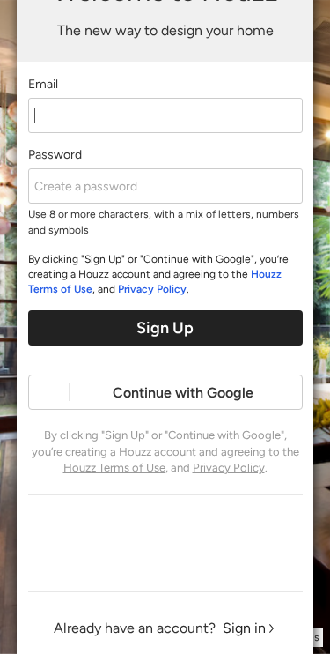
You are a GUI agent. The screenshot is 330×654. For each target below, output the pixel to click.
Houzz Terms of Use (114, 467)
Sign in (244, 628)
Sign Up (165, 328)
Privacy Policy (152, 289)
